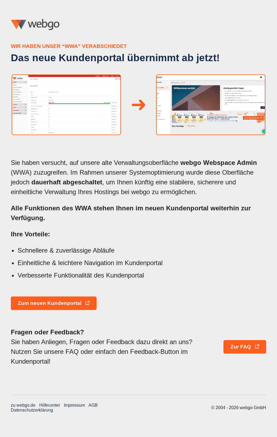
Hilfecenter (49, 405)
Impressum (74, 405)
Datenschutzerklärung (32, 410)
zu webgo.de (23, 405)
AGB (93, 405)
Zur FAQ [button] (241, 347)
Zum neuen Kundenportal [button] (50, 303)
